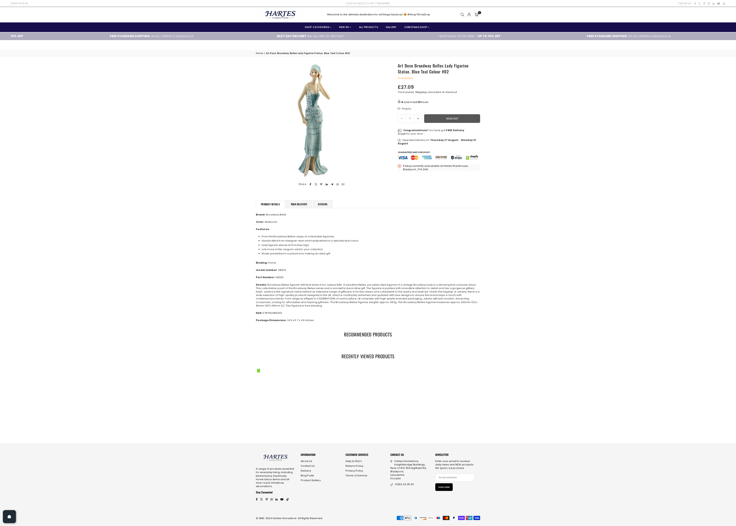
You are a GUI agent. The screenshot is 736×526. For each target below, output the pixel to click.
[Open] (9, 516)
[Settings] (469, 14)
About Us (306, 461)
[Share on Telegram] (332, 184)
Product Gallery (311, 480)
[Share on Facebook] (310, 184)
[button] (476, 14)
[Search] (462, 14)
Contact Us (308, 466)
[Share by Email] (343, 184)
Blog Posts (307, 475)
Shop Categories (317, 27)
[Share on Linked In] (326, 184)
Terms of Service (356, 475)
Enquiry (406, 108)
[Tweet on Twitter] (316, 184)
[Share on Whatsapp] (337, 184)
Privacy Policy (354, 471)
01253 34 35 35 (19, 3)
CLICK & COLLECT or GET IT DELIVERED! (368, 3)
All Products (368, 27)
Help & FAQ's (354, 461)
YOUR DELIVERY (299, 204)
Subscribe (444, 487)
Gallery (391, 27)
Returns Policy (355, 466)
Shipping (421, 92)
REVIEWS (322, 204)
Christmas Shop (415, 27)
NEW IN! (344, 27)
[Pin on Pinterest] (321, 184)
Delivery (306, 471)
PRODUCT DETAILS (270, 204)
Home (259, 53)
